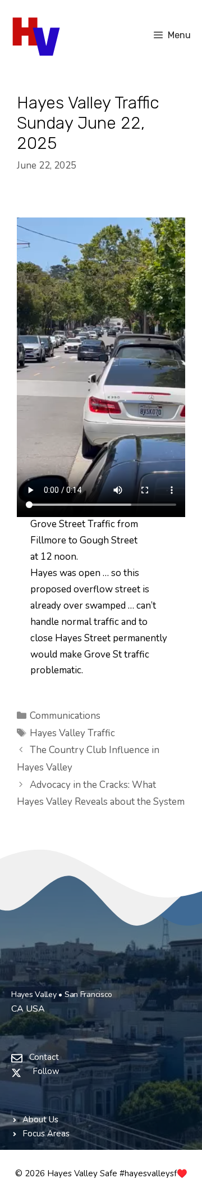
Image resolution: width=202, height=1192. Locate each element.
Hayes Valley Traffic (72, 733)
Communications (65, 715)
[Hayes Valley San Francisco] (38, 35)
